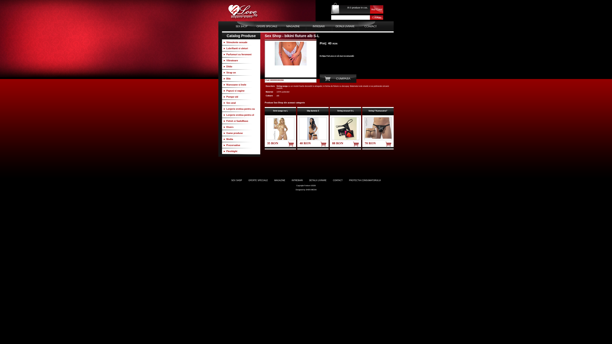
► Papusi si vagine (233, 90)
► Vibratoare (230, 60)
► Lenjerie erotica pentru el (238, 115)
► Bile (227, 78)
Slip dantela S (313, 111)
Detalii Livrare (318, 180)
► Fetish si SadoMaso (235, 121)
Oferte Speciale (258, 180)
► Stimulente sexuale (235, 42)
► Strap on (229, 72)
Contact (338, 180)
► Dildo (227, 66)
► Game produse (233, 133)
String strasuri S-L (345, 111)
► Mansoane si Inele (234, 84)
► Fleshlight (230, 151)
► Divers (228, 127)
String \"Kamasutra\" (377, 111)
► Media (228, 139)
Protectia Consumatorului (365, 180)
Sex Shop (236, 180)
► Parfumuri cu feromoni (237, 54)
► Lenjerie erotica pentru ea (239, 109)
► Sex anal (229, 102)
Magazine (279, 180)
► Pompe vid (230, 96)
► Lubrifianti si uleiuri (235, 48)
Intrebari (297, 180)
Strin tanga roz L (280, 111)
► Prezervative (231, 145)
